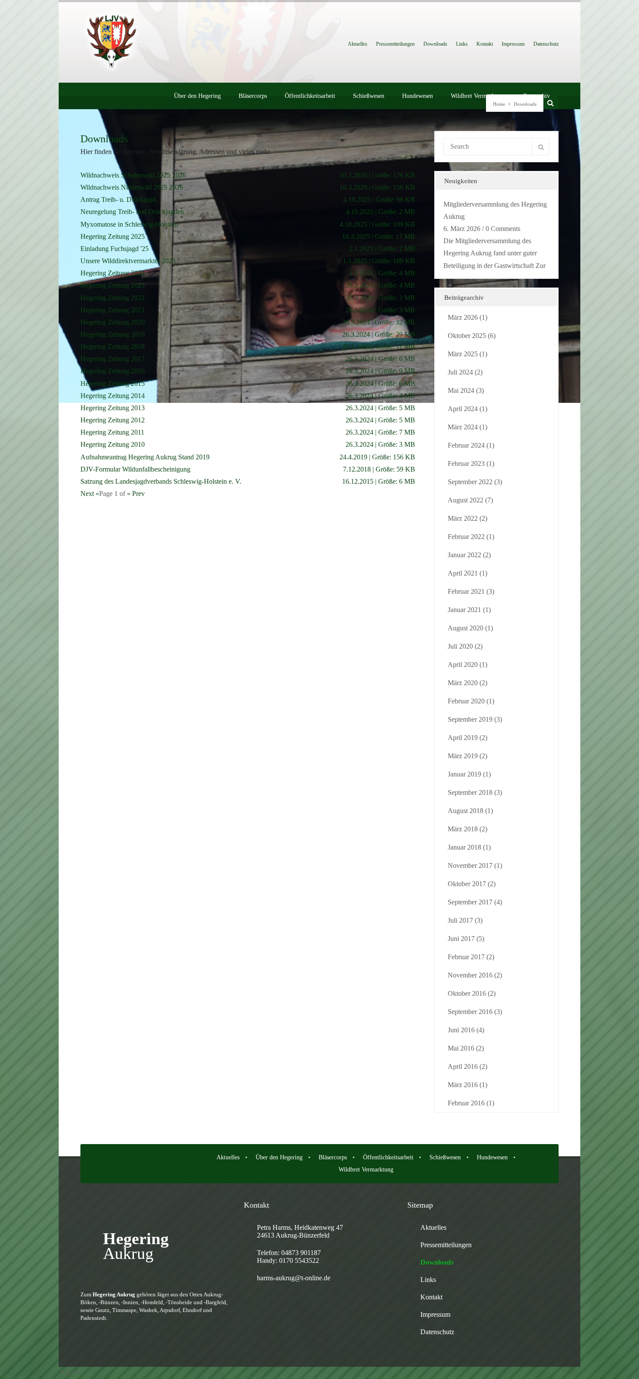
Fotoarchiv (536, 96)
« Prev (136, 493)
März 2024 (463, 427)
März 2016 (463, 1084)
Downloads (435, 44)
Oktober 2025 (467, 335)
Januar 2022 (464, 555)
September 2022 (470, 481)
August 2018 (465, 810)
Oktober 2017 (467, 883)
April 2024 (463, 408)
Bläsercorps (253, 96)
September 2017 (470, 902)
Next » (89, 493)
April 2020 (463, 664)
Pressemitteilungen (395, 44)
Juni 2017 (461, 938)
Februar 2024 (466, 445)
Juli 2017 (460, 920)
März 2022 (463, 518)
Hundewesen (417, 96)
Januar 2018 (464, 847)
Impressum (513, 44)
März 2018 (463, 829)
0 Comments (503, 228)
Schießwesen (368, 96)
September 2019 (470, 719)
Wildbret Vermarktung (478, 96)
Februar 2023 (466, 463)
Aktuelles (357, 44)
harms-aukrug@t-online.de (293, 1278)
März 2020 (463, 682)
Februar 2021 (466, 591)
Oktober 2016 (467, 993)
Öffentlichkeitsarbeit (310, 96)
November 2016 (470, 975)
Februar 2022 (466, 536)
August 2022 (465, 500)
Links (462, 44)
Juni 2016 (461, 1030)
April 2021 (463, 573)
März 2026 (463, 317)
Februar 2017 (466, 957)
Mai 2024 (461, 390)
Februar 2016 (466, 1103)
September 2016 (470, 1011)
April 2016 (463, 1066)
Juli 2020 (460, 646)
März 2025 (463, 354)
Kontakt (484, 44)
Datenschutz (546, 44)
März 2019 (463, 756)
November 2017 (470, 865)
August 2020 (465, 628)
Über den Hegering (197, 96)
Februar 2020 (466, 701)
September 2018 (470, 792)
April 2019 (463, 737)
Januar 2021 (464, 609)
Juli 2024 (460, 372)
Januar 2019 (464, 774)
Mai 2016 (461, 1048)
